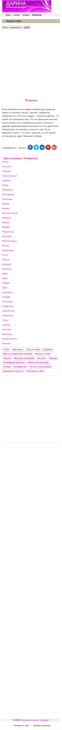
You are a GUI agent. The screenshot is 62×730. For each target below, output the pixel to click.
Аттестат (6, 166)
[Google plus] (54, 149)
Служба (6, 324)
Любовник (7, 189)
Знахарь (6, 343)
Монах (5, 245)
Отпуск (5, 259)
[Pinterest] (48, 149)
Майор (5, 203)
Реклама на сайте (35, 371)
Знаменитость (9, 338)
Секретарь (7, 315)
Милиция (7, 236)
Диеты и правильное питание (17, 354)
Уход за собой (33, 349)
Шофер (6, 282)
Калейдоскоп (20, 367)
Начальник (8, 250)
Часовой (6, 264)
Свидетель (8, 306)
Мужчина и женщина (24, 358)
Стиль (6, 349)
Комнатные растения (38, 362)
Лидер (5, 185)
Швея (5, 273)
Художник (7, 292)
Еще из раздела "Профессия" (21, 158)
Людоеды (7, 199)
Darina (8, 15)
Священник (8, 310)
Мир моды (18, 349)
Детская (42, 358)
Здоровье (48, 349)
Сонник (17, 15)
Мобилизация (9, 241)
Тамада (6, 296)
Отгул (5, 255)
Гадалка (6, 171)
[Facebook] (30, 149)
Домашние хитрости (13, 371)
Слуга (5, 320)
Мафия (6, 227)
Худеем (7, 358)
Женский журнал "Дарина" (35, 720)
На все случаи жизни (40, 367)
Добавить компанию (42, 726)
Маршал (6, 217)
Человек (25, 15)
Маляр (5, 208)
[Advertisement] (31, 63)
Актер (5, 161)
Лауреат (6, 180)
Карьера (53, 358)
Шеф (4, 278)
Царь (4, 287)
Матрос (6, 222)
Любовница (8, 194)
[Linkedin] (42, 149)
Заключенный (9, 175)
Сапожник (7, 301)
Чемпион (7, 268)
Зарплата (7, 334)
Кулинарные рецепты (13, 362)
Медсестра (8, 231)
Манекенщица (10, 213)
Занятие (6, 329)
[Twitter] (36, 149)
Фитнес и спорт (42, 354)
